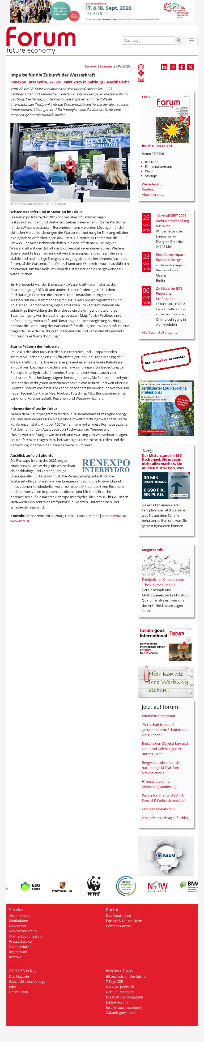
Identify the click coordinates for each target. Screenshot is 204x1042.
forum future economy (124, 1007)
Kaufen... (148, 189)
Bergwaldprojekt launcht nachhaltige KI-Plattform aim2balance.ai (161, 767)
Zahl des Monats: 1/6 (158, 809)
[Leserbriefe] (141, 66)
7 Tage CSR (114, 981)
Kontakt (15, 957)
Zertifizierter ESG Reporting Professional (169, 293)
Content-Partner (119, 926)
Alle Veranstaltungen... (159, 332)
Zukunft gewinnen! (120, 1012)
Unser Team (18, 991)
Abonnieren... (152, 194)
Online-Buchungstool (25, 936)
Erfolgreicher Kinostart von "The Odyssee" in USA (163, 582)
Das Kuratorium (118, 915)
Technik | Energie (98, 66)
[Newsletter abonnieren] (141, 79)
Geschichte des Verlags (27, 981)
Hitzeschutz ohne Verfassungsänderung (159, 784)
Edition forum (117, 1002)
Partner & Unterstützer (124, 920)
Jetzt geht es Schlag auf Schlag (165, 817)
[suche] (178, 40)
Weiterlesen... (152, 184)
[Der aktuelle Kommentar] (166, 359)
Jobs (12, 986)
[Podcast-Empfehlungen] (141, 73)
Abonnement (19, 915)
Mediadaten (18, 920)
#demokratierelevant (158, 715)
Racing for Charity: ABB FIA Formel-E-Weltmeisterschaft (164, 798)
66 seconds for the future (126, 976)
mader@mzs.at (114, 515)
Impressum (18, 951)
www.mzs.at (19, 521)
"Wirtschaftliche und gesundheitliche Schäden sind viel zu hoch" (165, 729)
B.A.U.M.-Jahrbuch (120, 986)
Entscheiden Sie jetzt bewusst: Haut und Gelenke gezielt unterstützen (165, 748)
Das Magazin (19, 976)
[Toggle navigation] (191, 40)
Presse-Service (20, 941)
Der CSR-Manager (120, 991)
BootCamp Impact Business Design (170, 257)
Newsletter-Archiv (23, 931)
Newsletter (17, 926)
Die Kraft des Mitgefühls (124, 997)
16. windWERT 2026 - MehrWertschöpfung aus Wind (172, 220)
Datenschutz (19, 946)
